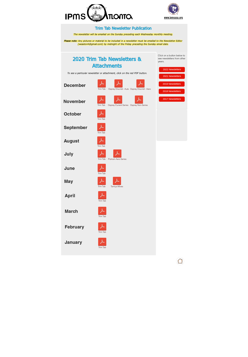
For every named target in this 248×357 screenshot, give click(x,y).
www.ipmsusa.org (173, 17)
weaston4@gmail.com (90, 44)
